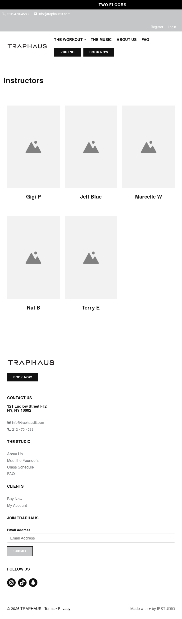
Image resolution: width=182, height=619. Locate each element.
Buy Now (15, 498)
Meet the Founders (23, 460)
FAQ (11, 473)
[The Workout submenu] (85, 39)
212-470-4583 (18, 13)
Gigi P (33, 196)
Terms (49, 608)
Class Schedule (20, 467)
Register (157, 26)
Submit (20, 551)
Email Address (18, 530)
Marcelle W (148, 196)
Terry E (91, 307)
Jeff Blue (91, 196)
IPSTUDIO (166, 608)
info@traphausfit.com (54, 13)
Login (172, 26)
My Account (17, 505)
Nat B (33, 307)
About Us (15, 453)
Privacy (64, 608)
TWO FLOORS (108, 4)
